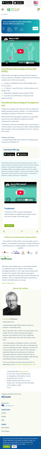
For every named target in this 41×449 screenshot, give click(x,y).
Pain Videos (5, 431)
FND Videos (5, 428)
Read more (9, 225)
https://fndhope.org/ (8, 283)
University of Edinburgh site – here (25, 364)
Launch (35, 28)
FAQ (2, 420)
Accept (6, 446)
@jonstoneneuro (23, 371)
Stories (3, 413)
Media (3, 417)
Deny (14, 446)
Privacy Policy (29, 444)
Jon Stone (6, 319)
